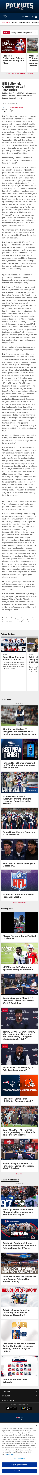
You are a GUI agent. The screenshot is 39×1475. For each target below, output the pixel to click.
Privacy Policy (9, 1454)
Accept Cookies (19, 1471)
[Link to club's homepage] (4, 15)
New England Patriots (16, 107)
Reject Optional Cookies (19, 1465)
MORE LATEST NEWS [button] (19, 902)
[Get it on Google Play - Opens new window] (26, 1409)
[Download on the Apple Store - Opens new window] (12, 1409)
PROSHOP (25, 16)
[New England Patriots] (19, 1418)
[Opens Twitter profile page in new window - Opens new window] (11, 110)
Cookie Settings (19, 1458)
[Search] (32, 16)
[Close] (36, 1425)
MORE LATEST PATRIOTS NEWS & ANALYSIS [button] (19, 73)
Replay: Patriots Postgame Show (22, 32)
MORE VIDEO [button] (19, 1174)
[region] (19, 1448)
